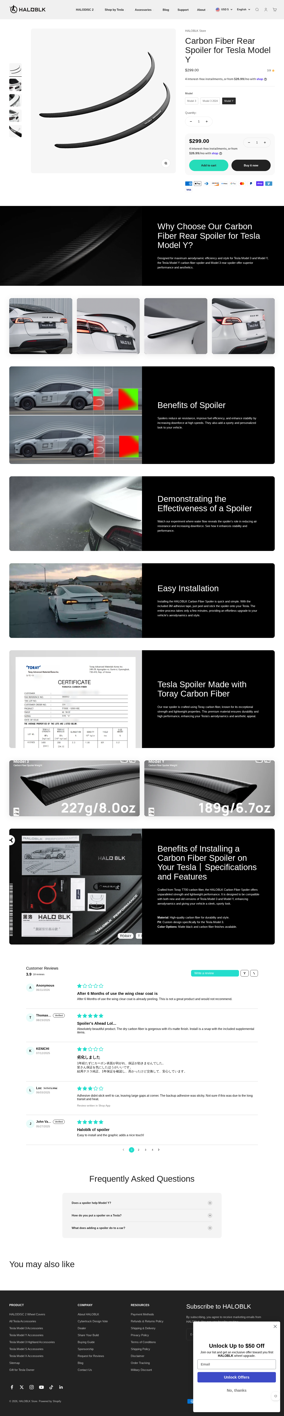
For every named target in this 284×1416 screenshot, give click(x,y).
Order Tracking (140, 1363)
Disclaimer (137, 1356)
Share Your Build (88, 1335)
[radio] (191, 101)
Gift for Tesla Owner (21, 1369)
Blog (80, 1363)
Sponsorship (86, 1349)
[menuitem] (86, 9)
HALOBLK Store (195, 30)
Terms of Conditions (143, 1342)
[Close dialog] (275, 1326)
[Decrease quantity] (190, 121)
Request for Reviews (91, 1356)
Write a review (204, 973)
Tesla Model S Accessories (26, 1349)
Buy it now (251, 165)
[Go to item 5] (15, 131)
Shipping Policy (140, 1349)
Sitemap (14, 1363)
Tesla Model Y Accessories (26, 1335)
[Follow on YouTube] (41, 1387)
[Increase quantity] (206, 121)
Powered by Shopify (50, 1401)
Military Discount (141, 1369)
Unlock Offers (236, 1377)
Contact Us (85, 1369)
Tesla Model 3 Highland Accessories (32, 1342)
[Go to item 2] (15, 85)
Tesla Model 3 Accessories (26, 1328)
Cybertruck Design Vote (93, 1321)
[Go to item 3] (15, 101)
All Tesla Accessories (22, 1321)
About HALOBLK (88, 1314)
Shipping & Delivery (143, 1328)
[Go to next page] (160, 1150)
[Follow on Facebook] (11, 1387)
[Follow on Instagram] (31, 1387)
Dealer (82, 1328)
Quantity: (190, 112)
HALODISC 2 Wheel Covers (27, 1314)
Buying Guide (86, 1342)
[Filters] (245, 973)
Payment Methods (142, 1314)
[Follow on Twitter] (21, 1387)
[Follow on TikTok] (51, 1387)
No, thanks (237, 1390)
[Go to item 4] (15, 116)
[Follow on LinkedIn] (61, 1387)
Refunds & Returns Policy (147, 1321)
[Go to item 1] (15, 70)
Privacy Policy (140, 1335)
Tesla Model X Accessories (26, 1356)
